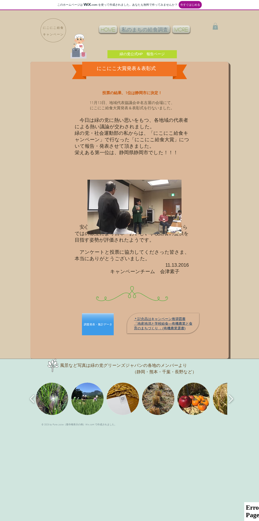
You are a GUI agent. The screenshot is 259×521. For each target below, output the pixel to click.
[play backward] (32, 399)
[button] (215, 26)
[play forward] (230, 399)
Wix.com (89, 424)
